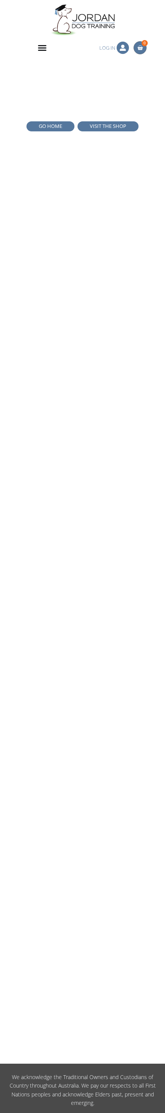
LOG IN (107, 47)
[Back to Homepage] (82, 20)
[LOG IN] (123, 48)
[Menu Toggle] (42, 47)
